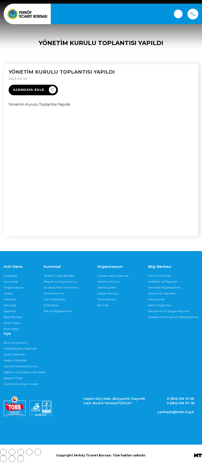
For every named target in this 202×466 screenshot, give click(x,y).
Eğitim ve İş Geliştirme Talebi (24, 372)
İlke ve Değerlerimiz (58, 311)
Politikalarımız (54, 293)
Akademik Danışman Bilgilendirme (173, 317)
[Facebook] (3, 452)
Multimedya (12, 323)
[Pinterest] (12, 458)
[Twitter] (12, 452)
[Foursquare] (29, 452)
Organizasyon (14, 287)
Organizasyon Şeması (113, 275)
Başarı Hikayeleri (15, 360)
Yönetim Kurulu (108, 281)
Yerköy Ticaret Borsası (59, 275)
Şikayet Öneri (13, 378)
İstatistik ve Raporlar (162, 281)
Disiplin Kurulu (107, 293)
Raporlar (10, 311)
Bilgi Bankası (13, 317)
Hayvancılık (156, 299)
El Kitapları (51, 305)
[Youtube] (3, 458)
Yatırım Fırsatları (159, 275)
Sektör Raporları (159, 305)
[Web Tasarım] (198, 455)
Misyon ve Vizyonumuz (60, 281)
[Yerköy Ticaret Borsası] (27, 14)
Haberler (10, 299)
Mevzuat (10, 305)
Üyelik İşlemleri (14, 354)
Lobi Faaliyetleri (55, 299)
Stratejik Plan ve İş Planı (61, 287)
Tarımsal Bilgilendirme (164, 287)
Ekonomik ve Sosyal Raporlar (169, 311)
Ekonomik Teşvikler (162, 293)
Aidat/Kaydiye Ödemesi (20, 348)
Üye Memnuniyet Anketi (21, 384)
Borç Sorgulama (15, 342)
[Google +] (37, 452)
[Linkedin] (20, 458)
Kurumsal (11, 281)
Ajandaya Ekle (28, 90)
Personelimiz (106, 299)
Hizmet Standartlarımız (21, 366)
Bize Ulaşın (11, 329)
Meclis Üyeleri (106, 287)
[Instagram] (20, 452)
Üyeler (8, 293)
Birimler (103, 305)
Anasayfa (10, 275)
